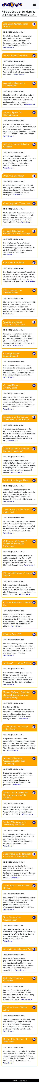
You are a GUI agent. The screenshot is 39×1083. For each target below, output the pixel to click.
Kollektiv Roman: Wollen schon (15, 1008)
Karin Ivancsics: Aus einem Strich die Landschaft (16, 450)
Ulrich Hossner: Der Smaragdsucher (12, 291)
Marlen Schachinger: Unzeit (16, 480)
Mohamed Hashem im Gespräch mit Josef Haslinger (17, 232)
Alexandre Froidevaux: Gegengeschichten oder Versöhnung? (14, 761)
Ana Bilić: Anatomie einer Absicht (15, 25)
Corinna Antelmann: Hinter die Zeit (17, 603)
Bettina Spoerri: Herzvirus (15, 55)
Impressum (23, 1081)
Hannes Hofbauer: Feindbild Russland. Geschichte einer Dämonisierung (16, 695)
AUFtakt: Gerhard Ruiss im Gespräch (16, 145)
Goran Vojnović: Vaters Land (16, 203)
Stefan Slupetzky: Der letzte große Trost (16, 510)
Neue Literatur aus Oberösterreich (12, 918)
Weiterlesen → (8, 48)
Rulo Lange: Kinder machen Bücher (16, 886)
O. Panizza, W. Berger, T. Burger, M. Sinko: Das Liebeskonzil (15, 543)
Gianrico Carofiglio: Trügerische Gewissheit (14, 323)
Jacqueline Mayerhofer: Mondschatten (14, 84)
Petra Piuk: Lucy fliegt (13, 175)
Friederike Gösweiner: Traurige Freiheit (17, 574)
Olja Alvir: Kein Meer (13, 262)
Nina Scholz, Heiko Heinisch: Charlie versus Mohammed (17, 855)
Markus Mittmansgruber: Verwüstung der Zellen (14, 823)
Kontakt (14, 1081)
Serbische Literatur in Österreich (13, 979)
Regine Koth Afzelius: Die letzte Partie (15, 1040)
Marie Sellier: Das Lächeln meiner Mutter (15, 728)
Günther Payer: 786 (12, 633)
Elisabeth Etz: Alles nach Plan (17, 948)
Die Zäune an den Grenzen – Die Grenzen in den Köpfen (16, 418)
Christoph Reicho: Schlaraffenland (11, 354)
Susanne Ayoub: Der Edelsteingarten (12, 113)
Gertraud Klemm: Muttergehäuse (11, 386)
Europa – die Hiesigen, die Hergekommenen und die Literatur (15, 795)
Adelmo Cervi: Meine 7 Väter (17, 663)
